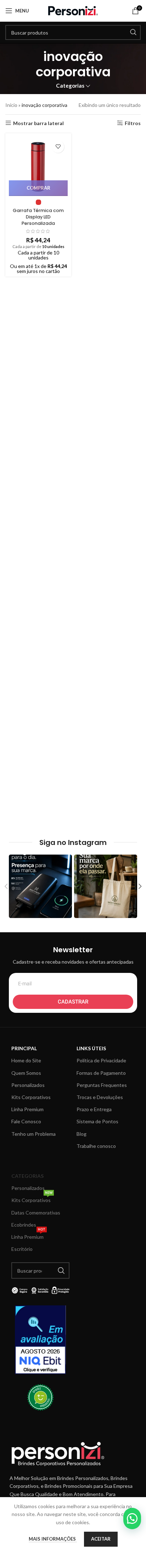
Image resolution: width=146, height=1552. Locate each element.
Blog (81, 1134)
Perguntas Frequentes (102, 1085)
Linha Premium (27, 1109)
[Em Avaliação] (40, 1339)
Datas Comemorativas (35, 1213)
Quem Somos (26, 1073)
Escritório (22, 1249)
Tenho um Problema (33, 1134)
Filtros (133, 123)
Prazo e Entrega (94, 1109)
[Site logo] (73, 10)
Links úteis (91, 1048)
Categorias (70, 85)
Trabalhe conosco (96, 1146)
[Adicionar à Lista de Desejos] (58, 146)
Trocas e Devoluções (100, 1097)
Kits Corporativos (31, 1097)
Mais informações (53, 1539)
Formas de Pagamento (101, 1073)
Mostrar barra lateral (38, 123)
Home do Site (26, 1060)
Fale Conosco (26, 1121)
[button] (132, 1518)
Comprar (38, 188)
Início (11, 105)
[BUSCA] (133, 32)
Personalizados (28, 1085)
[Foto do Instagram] (40, 886)
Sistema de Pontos (97, 1121)
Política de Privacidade (101, 1060)
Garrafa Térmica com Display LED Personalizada (38, 216)
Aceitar (101, 1539)
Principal (24, 1048)
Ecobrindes (23, 1225)
